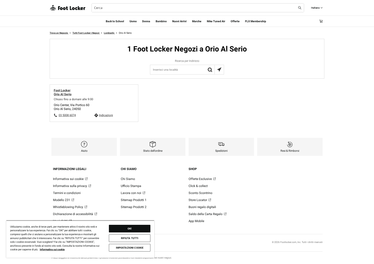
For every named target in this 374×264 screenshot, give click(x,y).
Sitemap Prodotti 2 (133, 207)
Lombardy (109, 33)
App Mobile (196, 221)
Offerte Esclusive (201, 179)
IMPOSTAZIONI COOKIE (129, 247)
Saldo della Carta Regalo (206, 214)
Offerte (235, 21)
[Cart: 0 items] (321, 21)
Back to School (115, 21)
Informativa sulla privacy (70, 186)
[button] (209, 69)
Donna (146, 21)
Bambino (161, 21)
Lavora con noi (131, 193)
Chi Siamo (128, 179)
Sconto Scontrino (200, 193)
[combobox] (198, 8)
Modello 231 (62, 200)
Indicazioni (106, 115)
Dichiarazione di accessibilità (73, 214)
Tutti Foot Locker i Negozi (86, 33)
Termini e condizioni (67, 193)
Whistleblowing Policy (68, 207)
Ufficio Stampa (131, 186)
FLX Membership (255, 21)
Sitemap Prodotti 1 (133, 200)
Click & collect (198, 186)
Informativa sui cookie (68, 179)
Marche (196, 21)
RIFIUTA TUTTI (129, 238)
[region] (80, 239)
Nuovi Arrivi (179, 21)
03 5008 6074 (67, 115)
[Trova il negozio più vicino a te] (219, 69)
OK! (130, 228)
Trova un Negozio (59, 33)
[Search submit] (300, 8)
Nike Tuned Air (216, 21)
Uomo (133, 21)
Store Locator (198, 200)
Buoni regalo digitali (202, 207)
